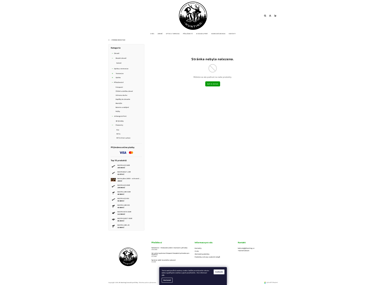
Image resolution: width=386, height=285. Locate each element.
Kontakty (198, 248)
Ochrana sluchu (121, 95)
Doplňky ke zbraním (123, 99)
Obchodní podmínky (202, 254)
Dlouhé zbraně (121, 58)
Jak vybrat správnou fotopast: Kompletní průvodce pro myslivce (170, 253)
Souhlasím (219, 272)
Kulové (119, 63)
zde (163, 275)
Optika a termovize (121, 69)
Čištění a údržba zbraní (124, 91)
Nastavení (167, 280)
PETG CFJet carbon (123, 138)
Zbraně (116, 53)
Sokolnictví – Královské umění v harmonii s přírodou (169, 247)
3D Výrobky (120, 121)
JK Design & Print (120, 116)
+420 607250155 (243, 251)
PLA (117, 130)
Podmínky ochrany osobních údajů (207, 257)
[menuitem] (152, 33)
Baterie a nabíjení (122, 107)
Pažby (118, 111)
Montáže (119, 103)
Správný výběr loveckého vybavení (163, 260)
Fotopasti (119, 87)
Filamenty (119, 125)
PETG (118, 134)
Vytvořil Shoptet (272, 282)
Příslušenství (119, 82)
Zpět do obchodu (212, 84)
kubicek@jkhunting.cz (246, 248)
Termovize (120, 73)
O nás (197, 251)
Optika (118, 77)
